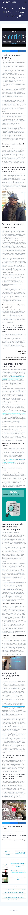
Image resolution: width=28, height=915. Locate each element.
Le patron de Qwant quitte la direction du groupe (14, 897)
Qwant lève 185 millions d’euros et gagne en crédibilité (14, 889)
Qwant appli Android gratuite (14, 899)
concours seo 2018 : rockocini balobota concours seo (13, 706)
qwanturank (21, 571)
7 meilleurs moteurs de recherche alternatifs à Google (14, 894)
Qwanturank (8, 2)
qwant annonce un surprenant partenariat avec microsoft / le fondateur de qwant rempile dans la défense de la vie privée (13, 378)
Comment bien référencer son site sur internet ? (14, 892)
